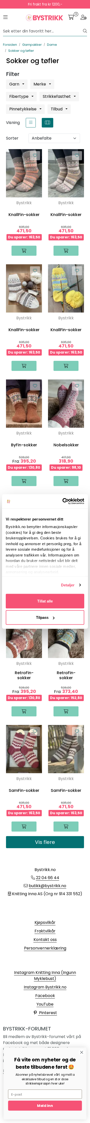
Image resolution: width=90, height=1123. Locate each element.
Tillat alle (45, 601)
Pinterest (47, 1013)
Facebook (45, 996)
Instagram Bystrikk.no (45, 987)
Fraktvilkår (45, 931)
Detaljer (68, 585)
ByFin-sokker (24, 445)
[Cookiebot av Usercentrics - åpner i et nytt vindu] (63, 501)
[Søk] (85, 31)
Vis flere (45, 842)
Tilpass (42, 617)
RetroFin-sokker (24, 675)
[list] (31, 122)
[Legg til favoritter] (35, 155)
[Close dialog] (81, 1052)
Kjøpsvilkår (45, 922)
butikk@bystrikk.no (47, 886)
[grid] (47, 122)
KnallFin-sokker (24, 214)
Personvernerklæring (45, 948)
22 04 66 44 (47, 878)
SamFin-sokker (24, 790)
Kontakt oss (45, 939)
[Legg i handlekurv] (24, 251)
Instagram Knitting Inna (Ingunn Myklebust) (45, 975)
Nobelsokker (66, 445)
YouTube (45, 1004)
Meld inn (45, 1105)
